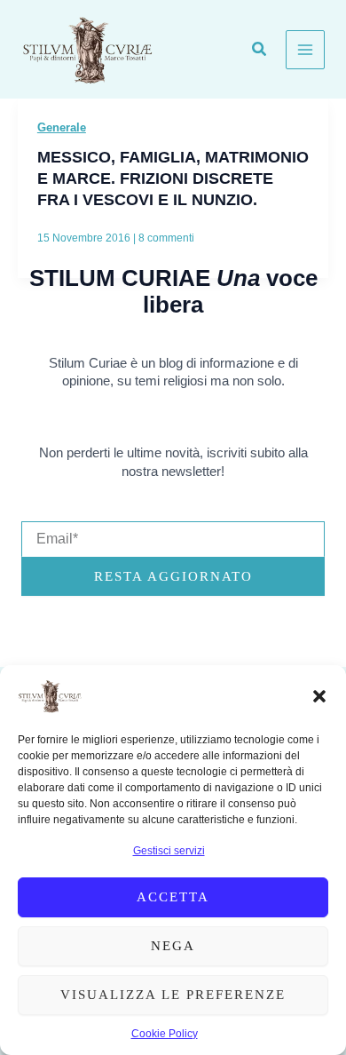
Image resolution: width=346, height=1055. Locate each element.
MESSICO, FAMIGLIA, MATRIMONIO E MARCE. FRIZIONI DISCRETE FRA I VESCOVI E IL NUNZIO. (173, 177)
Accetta (173, 897)
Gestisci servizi (169, 851)
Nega (173, 946)
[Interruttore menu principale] (305, 49)
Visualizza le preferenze (173, 995)
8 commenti (166, 238)
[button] (319, 696)
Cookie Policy (164, 1033)
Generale (61, 127)
